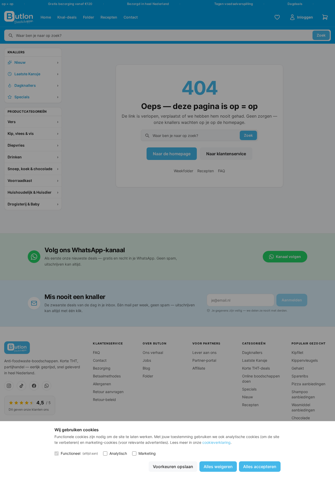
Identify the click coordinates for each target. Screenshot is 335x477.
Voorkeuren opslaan (173, 466)
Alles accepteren (259, 466)
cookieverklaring (216, 442)
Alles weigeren (218, 466)
